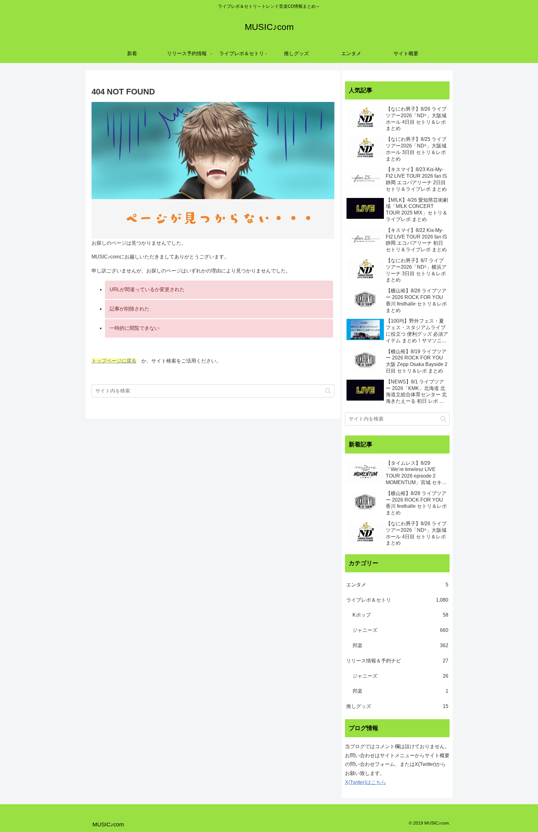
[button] (328, 390)
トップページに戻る (114, 360)
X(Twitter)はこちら (365, 782)
